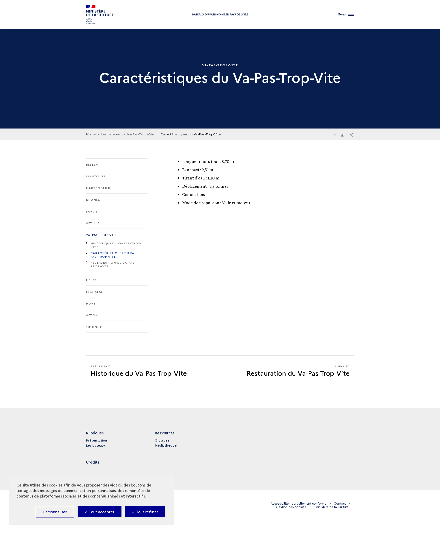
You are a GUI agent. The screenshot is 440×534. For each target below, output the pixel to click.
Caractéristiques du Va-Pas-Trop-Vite (113, 254)
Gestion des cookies (291, 507)
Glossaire (162, 440)
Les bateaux (96, 445)
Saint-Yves (96, 176)
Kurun (91, 211)
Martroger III (99, 188)
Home (91, 134)
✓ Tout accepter (99, 511)
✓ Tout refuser (145, 511)
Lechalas (94, 292)
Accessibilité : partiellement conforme (298, 503)
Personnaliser (55, 511)
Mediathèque (166, 445)
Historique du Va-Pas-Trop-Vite (116, 245)
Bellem (92, 164)
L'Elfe (91, 280)
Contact (340, 503)
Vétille (92, 223)
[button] (351, 134)
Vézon (92, 315)
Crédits (92, 461)
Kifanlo (93, 199)
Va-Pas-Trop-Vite (101, 235)
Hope (90, 303)
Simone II (94, 327)
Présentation (96, 440)
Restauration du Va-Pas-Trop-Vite (113, 264)
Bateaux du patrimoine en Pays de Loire (220, 14)
